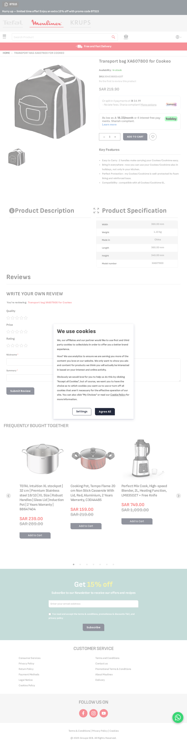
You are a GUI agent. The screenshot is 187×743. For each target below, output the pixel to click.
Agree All (105, 412)
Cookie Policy (117, 395)
